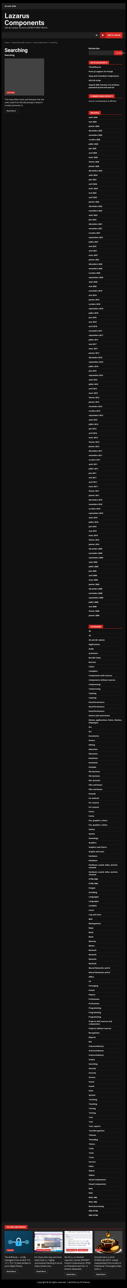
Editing (92, 745)
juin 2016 (92, 371)
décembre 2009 (95, 549)
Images (92, 888)
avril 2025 (93, 153)
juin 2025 (92, 148)
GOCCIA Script (95, 80)
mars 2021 (93, 255)
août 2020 (93, 282)
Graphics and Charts (98, 847)
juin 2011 (92, 473)
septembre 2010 (96, 513)
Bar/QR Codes (95, 658)
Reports (92, 1037)
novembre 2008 (95, 593)
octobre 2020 (94, 273)
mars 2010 (93, 535)
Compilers (93, 671)
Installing (93, 892)
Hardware (93, 856)
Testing (92, 1108)
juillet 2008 (93, 602)
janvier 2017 (94, 353)
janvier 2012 (94, 446)
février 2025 (94, 162)
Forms (91, 811)
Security (92, 1068)
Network (92, 950)
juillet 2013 (93, 384)
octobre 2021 (94, 233)
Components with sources (100, 675)
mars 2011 (93, 486)
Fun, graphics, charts (98, 820)
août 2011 (93, 464)
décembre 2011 (95, 451)
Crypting (92, 693)
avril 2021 (93, 251)
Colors (91, 666)
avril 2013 (93, 388)
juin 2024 (92, 179)
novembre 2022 (95, 211)
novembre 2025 (95, 135)
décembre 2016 (95, 357)
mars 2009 (93, 580)
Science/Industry (96, 1046)
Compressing (94, 684)
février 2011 (94, 491)
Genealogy (93, 838)
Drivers (92, 740)
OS (90, 981)
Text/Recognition (96, 1130)
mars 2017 (93, 348)
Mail (90, 919)
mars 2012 (93, 437)
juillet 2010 (93, 522)
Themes (92, 1135)
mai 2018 (92, 322)
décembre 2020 (95, 264)
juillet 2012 (93, 424)
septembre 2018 (96, 308)
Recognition (94, 1033)
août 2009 (93, 562)
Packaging (93, 986)
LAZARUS (93, 906)
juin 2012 (92, 428)
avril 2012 (93, 433)
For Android (94, 798)
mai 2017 (92, 344)
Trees (91, 1157)
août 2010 (93, 517)
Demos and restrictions (99, 715)
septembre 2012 (96, 415)
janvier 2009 (94, 584)
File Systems (94, 771)
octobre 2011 (94, 460)
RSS (90, 1042)
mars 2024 (93, 188)
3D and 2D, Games (97, 640)
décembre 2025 (95, 130)
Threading (93, 1139)
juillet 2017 (93, 340)
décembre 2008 (95, 589)
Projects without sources (100, 1028)
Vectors (92, 1162)
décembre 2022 (95, 206)
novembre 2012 (95, 406)
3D (90, 631)
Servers (92, 1077)
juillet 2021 (93, 242)
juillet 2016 (93, 366)
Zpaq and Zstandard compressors (104, 76)
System (92, 1095)
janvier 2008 (94, 615)
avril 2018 (93, 326)
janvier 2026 (94, 126)
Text (91, 1117)
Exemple (92, 767)
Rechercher (94, 48)
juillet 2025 (93, 144)
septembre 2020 (96, 277)
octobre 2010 (94, 509)
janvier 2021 (94, 259)
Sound (91, 1082)
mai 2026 (92, 122)
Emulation (93, 758)
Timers (92, 1144)
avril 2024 (93, 184)
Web (91, 1188)
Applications (94, 644)
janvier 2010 (94, 544)
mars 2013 (93, 393)
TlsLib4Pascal (95, 67)
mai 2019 (92, 295)
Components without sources (102, 680)
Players (92, 994)
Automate (93, 653)
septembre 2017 (96, 335)
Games (92, 829)
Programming (95, 1008)
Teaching (93, 1099)
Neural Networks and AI (99, 968)
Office (91, 977)
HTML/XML (93, 879)
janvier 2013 (94, 402)
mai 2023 (92, 193)
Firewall (92, 794)
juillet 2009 (93, 566)
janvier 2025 (94, 166)
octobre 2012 (94, 411)
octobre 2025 (94, 139)
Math (91, 932)
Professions (94, 999)
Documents (94, 736)
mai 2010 (92, 531)
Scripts (92, 1059)
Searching (10, 92)
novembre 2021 (95, 228)
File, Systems (94, 780)
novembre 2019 (95, 291)
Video (91, 1166)
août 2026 (93, 117)
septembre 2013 (96, 375)
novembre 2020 (95, 268)
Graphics (92, 842)
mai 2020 (92, 286)
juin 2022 (92, 219)
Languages (94, 897)
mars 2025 (93, 157)
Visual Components (97, 1179)
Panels (92, 990)
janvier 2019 (94, 299)
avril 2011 (93, 482)
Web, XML (93, 1197)
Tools (91, 1148)
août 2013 (93, 380)
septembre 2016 (96, 362)
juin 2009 (92, 571)
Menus (92, 946)
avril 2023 (93, 197)
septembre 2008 (96, 597)
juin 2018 (92, 317)
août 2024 (93, 175)
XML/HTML (93, 1211)
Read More (11, 111)
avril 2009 (93, 575)
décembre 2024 (95, 171)
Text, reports (95, 1126)
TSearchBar (24, 77)
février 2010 (94, 540)
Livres (91, 910)
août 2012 (93, 420)
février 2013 (94, 397)
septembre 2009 (96, 557)
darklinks (72, 1282)
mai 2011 (92, 477)
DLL (90, 727)
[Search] (97, 35)
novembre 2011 (95, 455)
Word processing (96, 1206)
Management (95, 923)
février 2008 (94, 611)
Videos (92, 1171)
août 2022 (93, 215)
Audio (91, 649)
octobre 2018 (94, 304)
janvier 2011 (94, 495)
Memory (92, 941)
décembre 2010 (95, 500)
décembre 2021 (95, 224)
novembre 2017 (95, 331)
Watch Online (114, 35)
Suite (91, 1090)
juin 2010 (92, 526)
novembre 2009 (95, 553)
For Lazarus (94, 802)
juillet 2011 (93, 469)
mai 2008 (92, 606)
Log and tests (95, 914)
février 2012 (94, 442)
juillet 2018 (93, 313)
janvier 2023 (94, 202)
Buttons (92, 662)
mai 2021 (92, 246)
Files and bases (95, 785)
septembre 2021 (96, 237)
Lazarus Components (24, 19)
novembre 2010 (95, 504)
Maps (91, 928)
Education (93, 749)
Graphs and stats (96, 851)
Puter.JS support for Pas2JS (101, 71)
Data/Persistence (96, 702)
